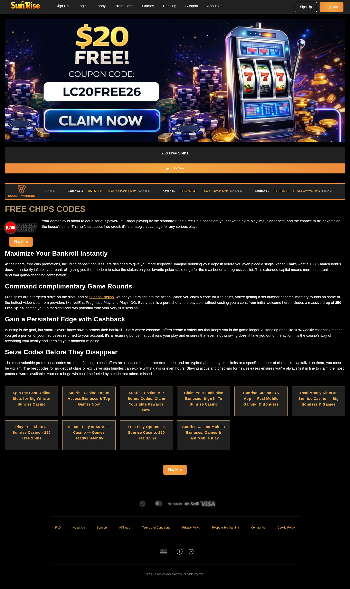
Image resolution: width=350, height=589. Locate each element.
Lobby (101, 6)
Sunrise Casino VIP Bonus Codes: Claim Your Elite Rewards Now (146, 401)
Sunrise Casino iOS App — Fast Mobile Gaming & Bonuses (261, 398)
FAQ (58, 527)
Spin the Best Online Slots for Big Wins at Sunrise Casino (31, 398)
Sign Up (62, 6)
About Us (214, 6)
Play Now (331, 7)
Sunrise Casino (101, 297)
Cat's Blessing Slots (115, 190)
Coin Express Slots (208, 190)
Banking (169, 6)
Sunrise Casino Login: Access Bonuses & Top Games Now (89, 398)
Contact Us (258, 527)
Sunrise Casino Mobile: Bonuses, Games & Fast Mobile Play (203, 432)
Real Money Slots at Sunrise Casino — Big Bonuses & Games (318, 398)
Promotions (124, 6)
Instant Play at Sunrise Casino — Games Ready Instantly (89, 432)
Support (191, 6)
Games (148, 6)
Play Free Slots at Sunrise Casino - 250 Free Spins (31, 432)
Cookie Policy (286, 527)
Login (82, 6)
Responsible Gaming (225, 527)
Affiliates (124, 527)
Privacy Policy (191, 527)
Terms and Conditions (156, 527)
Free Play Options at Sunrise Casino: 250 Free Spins (146, 432)
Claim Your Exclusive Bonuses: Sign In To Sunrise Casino (203, 398)
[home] (27, 11)
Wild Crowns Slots (299, 190)
